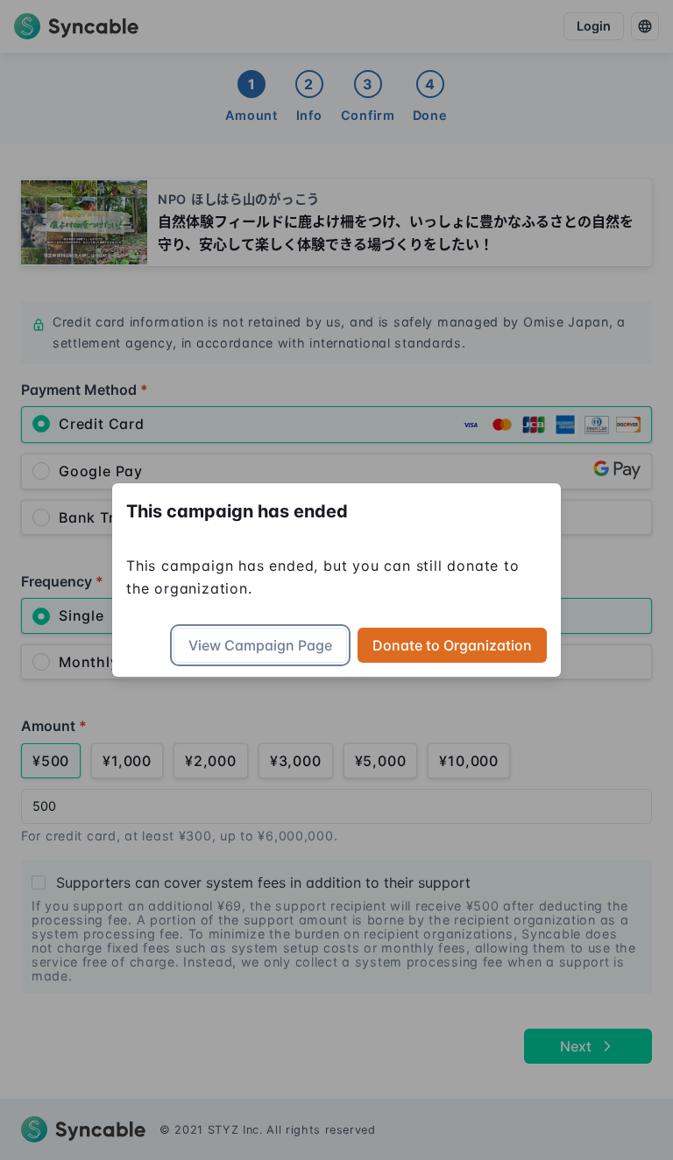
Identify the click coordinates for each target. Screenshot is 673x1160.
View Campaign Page (260, 645)
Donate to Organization (452, 645)
